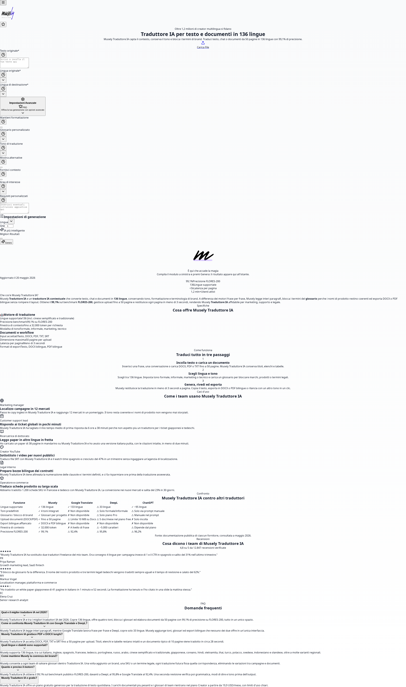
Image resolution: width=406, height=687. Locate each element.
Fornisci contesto (10, 170)
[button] (203, 165)
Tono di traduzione (11, 143)
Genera (8, 243)
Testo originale (9, 50)
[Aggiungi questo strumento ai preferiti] (3, 24)
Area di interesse (10, 182)
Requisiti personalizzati (14, 196)
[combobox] (3, 80)
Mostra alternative (11, 157)
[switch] (1, 127)
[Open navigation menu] (3, 2)
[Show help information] (3, 55)
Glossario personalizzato (15, 130)
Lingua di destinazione (14, 84)
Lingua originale (10, 70)
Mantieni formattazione (14, 117)
